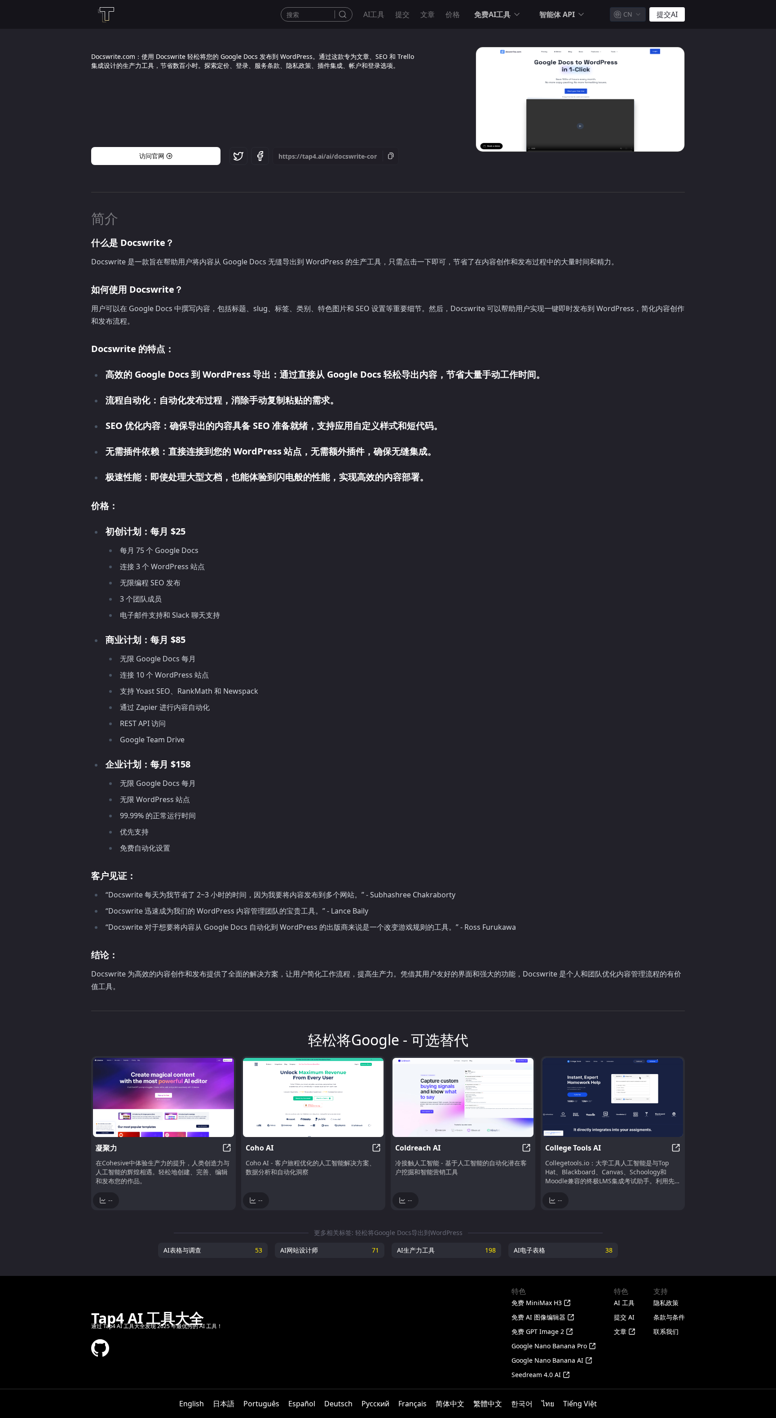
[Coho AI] (313, 1097)
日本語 (223, 1404)
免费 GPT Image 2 (537, 1331)
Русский (375, 1404)
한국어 (522, 1404)
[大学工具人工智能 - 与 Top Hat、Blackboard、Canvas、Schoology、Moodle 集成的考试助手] (612, 1097)
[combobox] (628, 14)
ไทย (548, 1404)
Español (301, 1404)
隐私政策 (666, 1302)
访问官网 (151, 156)
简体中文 (450, 1404)
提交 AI (624, 1317)
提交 (402, 14)
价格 (452, 14)
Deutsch (338, 1404)
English (191, 1404)
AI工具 (373, 14)
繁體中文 (487, 1404)
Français (412, 1404)
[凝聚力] (163, 1097)
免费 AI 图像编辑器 (538, 1317)
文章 (427, 14)
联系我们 (666, 1331)
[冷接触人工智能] (463, 1097)
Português (261, 1404)
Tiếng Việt (580, 1404)
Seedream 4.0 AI (536, 1374)
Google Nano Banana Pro (549, 1346)
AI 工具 (624, 1302)
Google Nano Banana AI (547, 1360)
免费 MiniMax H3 (536, 1302)
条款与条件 (669, 1317)
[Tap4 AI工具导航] (105, 14)
